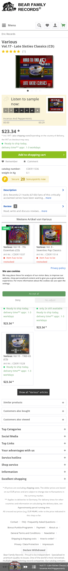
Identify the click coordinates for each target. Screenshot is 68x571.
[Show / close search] (39, 25)
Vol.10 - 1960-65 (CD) (17, 357)
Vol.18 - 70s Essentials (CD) (14, 248)
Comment (32, 161)
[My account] (55, 25)
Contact (14, 521)
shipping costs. (33, 487)
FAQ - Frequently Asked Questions (38, 521)
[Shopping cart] (63, 25)
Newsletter (49, 533)
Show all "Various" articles (33, 392)
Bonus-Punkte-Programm (20, 527)
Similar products (12, 402)
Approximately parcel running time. (34, 507)
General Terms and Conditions (25, 533)
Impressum (48, 544)
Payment (40, 527)
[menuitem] (8, 25)
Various (9, 41)
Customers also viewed (16, 419)
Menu (12, 25)
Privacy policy (58, 268)
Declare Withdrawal (34, 550)
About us (53, 527)
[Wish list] (47, 25)
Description (10, 190)
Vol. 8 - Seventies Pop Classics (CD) (48, 248)
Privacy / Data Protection (26, 544)
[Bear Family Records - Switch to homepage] (9, 7)
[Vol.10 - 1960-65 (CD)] (17, 344)
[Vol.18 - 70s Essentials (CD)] (17, 235)
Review (7, 206)
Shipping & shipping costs (23, 538)
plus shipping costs (21, 135)
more (48, 197)
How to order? (47, 538)
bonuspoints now (36, 179)
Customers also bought (16, 410)
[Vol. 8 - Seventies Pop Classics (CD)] (50, 235)
